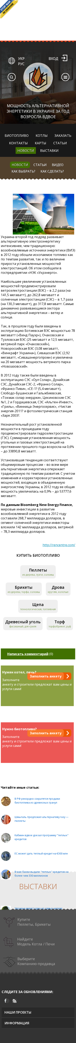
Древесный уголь (23, 622)
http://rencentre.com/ (59, 545)
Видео (57, 165)
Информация (16, 1023)
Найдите (36, 941)
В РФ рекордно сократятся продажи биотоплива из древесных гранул (37, 800)
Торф (60, 622)
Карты (40, 143)
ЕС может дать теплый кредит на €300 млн (41, 853)
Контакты (18, 143)
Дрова (58, 587)
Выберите (36, 961)
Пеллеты (38, 570)
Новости (25, 150)
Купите (34, 922)
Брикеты (23, 587)
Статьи (60, 143)
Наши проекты (17, 1012)
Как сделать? (52, 171)
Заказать (63, 135)
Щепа (38, 604)
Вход (53, 58)
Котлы (42, 135)
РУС (21, 63)
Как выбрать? (23, 171)
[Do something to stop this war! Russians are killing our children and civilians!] (9, 9)
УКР (21, 58)
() (30, 654)
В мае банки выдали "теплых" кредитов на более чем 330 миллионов (42, 873)
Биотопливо (17, 135)
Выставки (49, 150)
